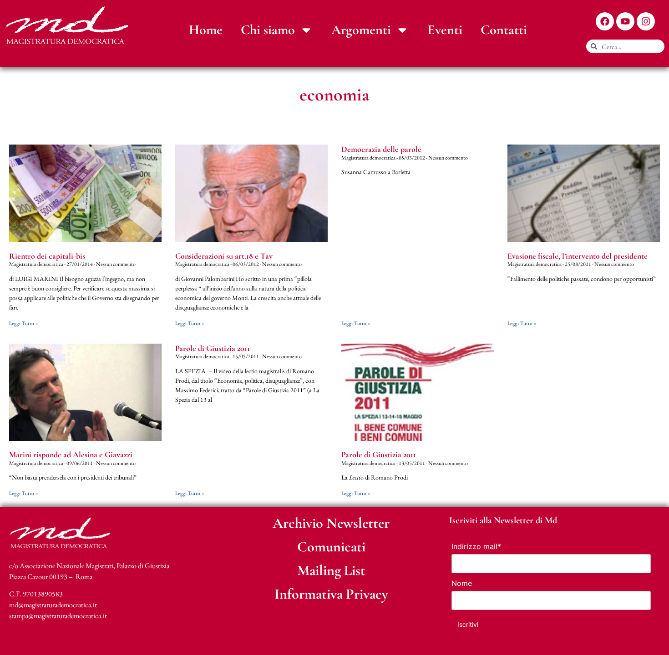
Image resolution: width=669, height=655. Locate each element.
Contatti (504, 29)
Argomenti (361, 29)
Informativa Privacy (331, 594)
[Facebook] (605, 21)
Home (206, 29)
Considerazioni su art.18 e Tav (224, 256)
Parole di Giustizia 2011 (212, 348)
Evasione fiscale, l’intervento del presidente (577, 256)
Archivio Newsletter (331, 523)
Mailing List (331, 570)
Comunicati (331, 546)
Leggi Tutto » (23, 323)
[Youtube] (625, 21)
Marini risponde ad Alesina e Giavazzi (70, 455)
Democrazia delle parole (381, 149)
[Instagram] (646, 21)
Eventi (444, 29)
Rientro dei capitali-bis (47, 256)
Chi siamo (268, 29)
